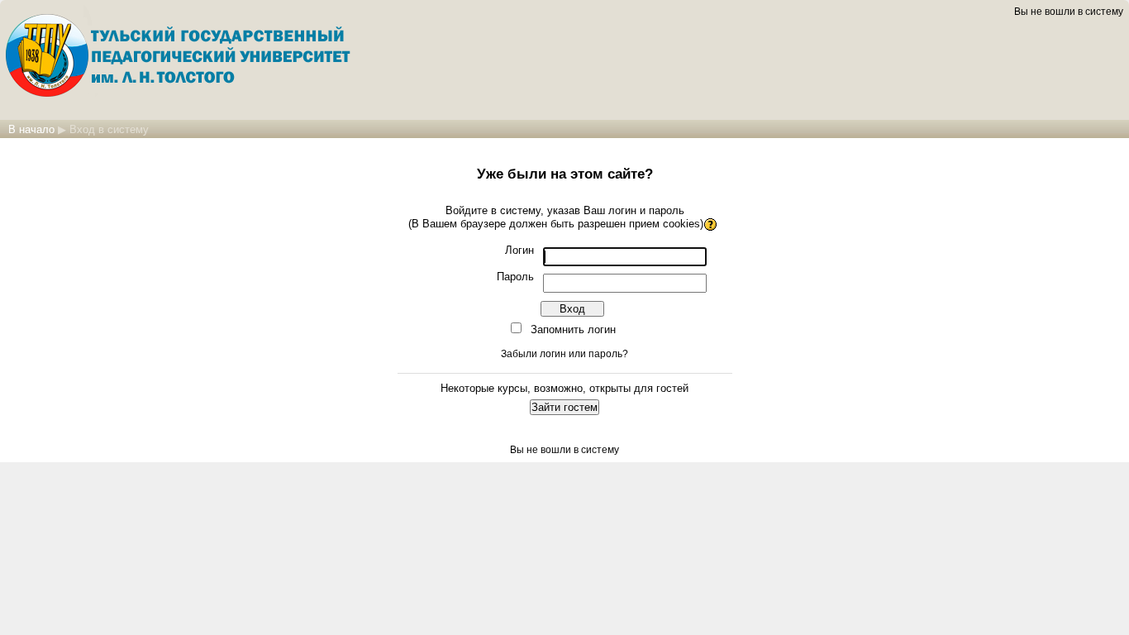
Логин (519, 250)
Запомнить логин (573, 329)
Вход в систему (109, 129)
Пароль (515, 276)
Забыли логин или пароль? (564, 354)
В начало (31, 129)
